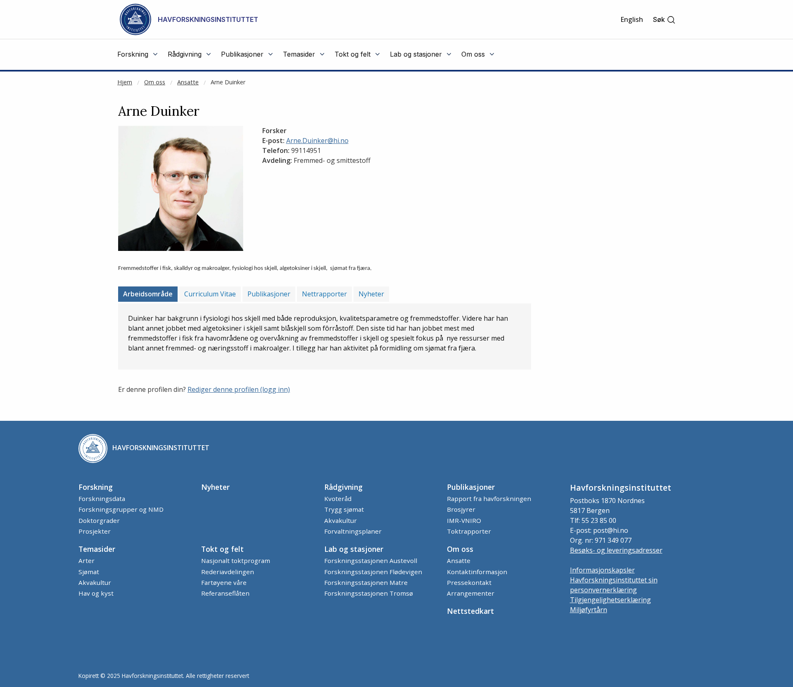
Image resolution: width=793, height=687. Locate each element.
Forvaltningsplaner (353, 531)
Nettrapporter (324, 293)
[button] (664, 19)
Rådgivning (343, 487)
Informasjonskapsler (602, 570)
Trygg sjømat (344, 509)
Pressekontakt (469, 582)
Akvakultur (340, 520)
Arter (86, 560)
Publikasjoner (268, 293)
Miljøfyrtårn (588, 609)
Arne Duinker (228, 82)
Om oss (154, 82)
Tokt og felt (222, 549)
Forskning (95, 487)
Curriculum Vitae (210, 293)
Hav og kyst (96, 593)
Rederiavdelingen (227, 572)
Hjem (124, 82)
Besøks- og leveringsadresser (616, 550)
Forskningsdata (101, 498)
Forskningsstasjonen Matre (366, 582)
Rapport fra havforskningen (489, 498)
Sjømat (88, 572)
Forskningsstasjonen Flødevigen (373, 572)
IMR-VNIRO (464, 520)
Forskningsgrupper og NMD (121, 509)
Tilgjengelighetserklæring (610, 599)
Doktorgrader (99, 520)
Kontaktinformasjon (477, 572)
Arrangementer (470, 593)
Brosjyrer (461, 509)
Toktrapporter (469, 531)
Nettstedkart (470, 611)
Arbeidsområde (148, 293)
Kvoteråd (337, 498)
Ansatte (188, 82)
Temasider (96, 549)
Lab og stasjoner (353, 549)
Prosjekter (94, 531)
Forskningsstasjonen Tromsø (368, 593)
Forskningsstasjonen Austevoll (370, 560)
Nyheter (371, 293)
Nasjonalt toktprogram (235, 560)
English (631, 19)
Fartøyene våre (224, 582)
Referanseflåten (225, 593)
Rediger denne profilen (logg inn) (239, 389)
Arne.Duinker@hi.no (317, 140)
